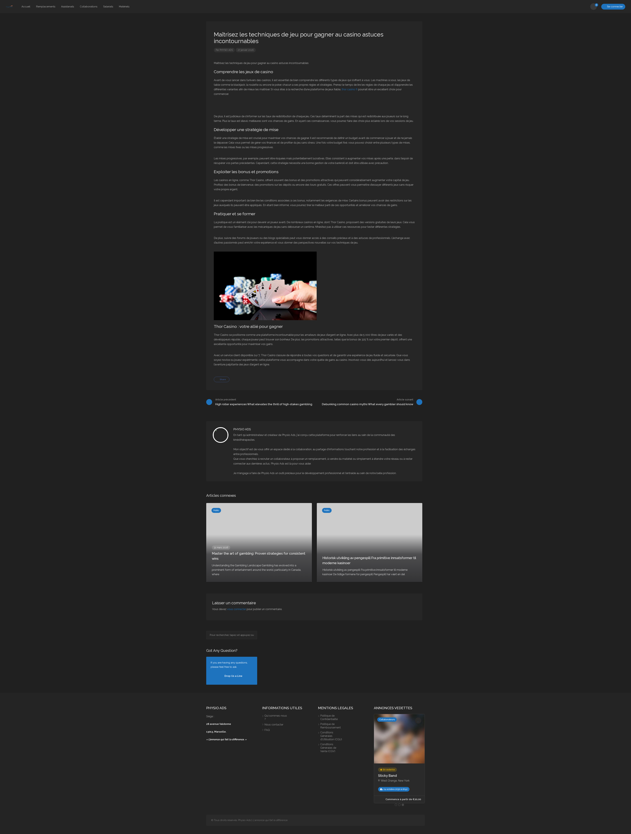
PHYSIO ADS (226, 50)
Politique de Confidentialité (329, 717)
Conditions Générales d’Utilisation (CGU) (331, 736)
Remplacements (45, 6)
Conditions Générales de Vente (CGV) (328, 748)
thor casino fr (350, 89)
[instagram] (418, 820)
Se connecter (614, 6)
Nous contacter (273, 724)
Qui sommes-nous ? (275, 717)
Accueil (26, 6)
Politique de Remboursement (330, 726)
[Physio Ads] (9, 6)
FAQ (267, 730)
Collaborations (88, 6)
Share (222, 379)
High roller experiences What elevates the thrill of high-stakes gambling (263, 402)
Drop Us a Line (233, 676)
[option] (376, 758)
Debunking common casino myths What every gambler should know (367, 402)
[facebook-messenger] (412, 820)
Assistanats (67, 6)
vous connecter (236, 609)
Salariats (108, 6)
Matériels (124, 6)
